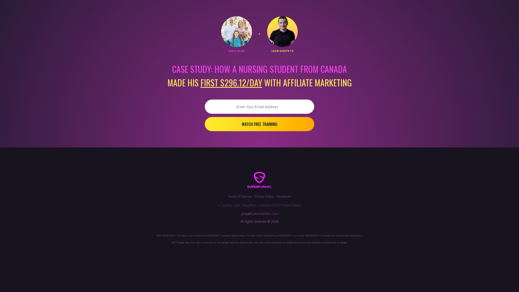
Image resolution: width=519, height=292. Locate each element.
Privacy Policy (264, 196)
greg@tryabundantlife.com (259, 213)
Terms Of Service (240, 196)
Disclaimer (284, 196)
